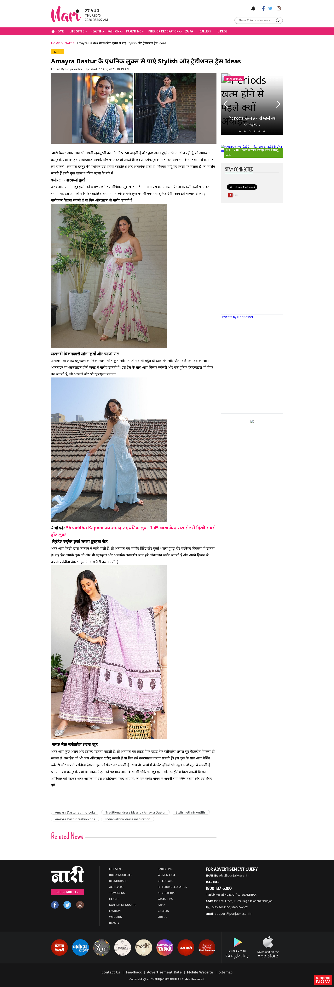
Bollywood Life (120, 875)
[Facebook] (261, 8)
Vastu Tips (165, 899)
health (96, 31)
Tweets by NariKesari (237, 317)
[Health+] (143, 955)
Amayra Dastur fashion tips (75, 819)
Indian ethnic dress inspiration (127, 819)
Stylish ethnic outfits (191, 812)
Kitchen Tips (167, 893)
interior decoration (163, 31)
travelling (117, 893)
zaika (189, 31)
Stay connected (239, 170)
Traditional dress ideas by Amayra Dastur (135, 812)
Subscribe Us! (67, 892)
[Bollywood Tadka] (164, 955)
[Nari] (67, 882)
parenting (133, 31)
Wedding (115, 917)
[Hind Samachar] (207, 955)
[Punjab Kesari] (59, 955)
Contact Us (111, 972)
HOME (59, 31)
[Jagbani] (185, 955)
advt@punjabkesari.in (234, 875)
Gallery (205, 31)
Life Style (77, 31)
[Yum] (101, 955)
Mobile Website (200, 972)
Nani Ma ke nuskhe (122, 905)
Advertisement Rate (164, 972)
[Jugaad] (122, 955)
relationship (118, 881)
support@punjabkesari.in (233, 913)
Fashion (113, 31)
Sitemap (226, 972)
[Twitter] (270, 8)
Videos (222, 31)
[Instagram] (278, 8)
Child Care (165, 881)
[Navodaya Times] (80, 955)
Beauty (114, 923)
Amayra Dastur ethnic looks (75, 812)
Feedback (134, 972)
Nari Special (234, 78)
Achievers (116, 887)
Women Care (167, 875)
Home (56, 43)
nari (68, 43)
